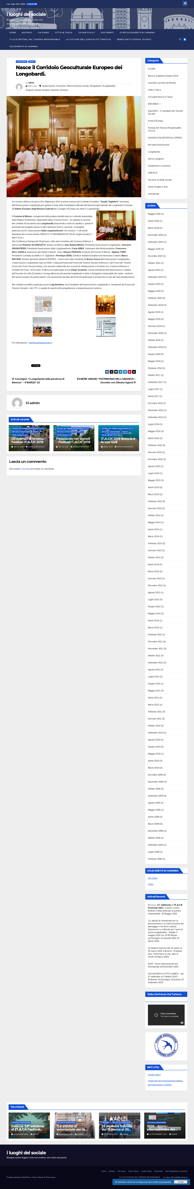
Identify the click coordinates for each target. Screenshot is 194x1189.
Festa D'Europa (155, 121)
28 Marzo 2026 (111, 1134)
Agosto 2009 (154, 803)
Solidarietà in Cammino (24, 46)
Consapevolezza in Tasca (160, 97)
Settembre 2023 (155, 277)
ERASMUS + (154, 104)
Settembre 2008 (155, 845)
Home (13, 32)
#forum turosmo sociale (78, 86)
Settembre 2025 (155, 242)
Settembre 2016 (155, 417)
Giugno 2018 (154, 354)
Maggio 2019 (154, 319)
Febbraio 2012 (155, 634)
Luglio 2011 (153, 677)
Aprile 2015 (153, 487)
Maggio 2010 (154, 754)
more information (165, 1182)
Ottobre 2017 (154, 375)
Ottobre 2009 (154, 789)
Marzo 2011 (153, 705)
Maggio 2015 (154, 480)
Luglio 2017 (153, 389)
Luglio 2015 (153, 473)
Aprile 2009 (153, 817)
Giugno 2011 (154, 684)
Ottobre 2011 (154, 655)
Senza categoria (156, 159)
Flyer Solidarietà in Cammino (137, 32)
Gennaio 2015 (155, 508)
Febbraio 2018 (155, 368)
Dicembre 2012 (155, 585)
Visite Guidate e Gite (20, 435)
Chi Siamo (43, 32)
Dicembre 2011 (155, 641)
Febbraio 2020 (155, 298)
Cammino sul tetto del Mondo (162, 83)
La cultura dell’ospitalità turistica (88, 39)
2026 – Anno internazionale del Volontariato (161, 1129)
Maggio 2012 (154, 613)
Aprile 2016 (153, 438)
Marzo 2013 (153, 571)
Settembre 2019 (155, 305)
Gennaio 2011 (154, 719)
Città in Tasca (63, 32)
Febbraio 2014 (155, 543)
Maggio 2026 (154, 214)
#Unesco (64, 90)
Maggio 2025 (154, 249)
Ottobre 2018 (154, 340)
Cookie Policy (86, 32)
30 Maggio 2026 (21, 1134)
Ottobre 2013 (154, 557)
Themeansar (50, 1177)
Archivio (27, 32)
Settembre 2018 (155, 347)
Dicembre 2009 (155, 775)
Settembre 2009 (155, 796)
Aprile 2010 (153, 761)
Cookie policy (154, 1075)
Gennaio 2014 (155, 550)
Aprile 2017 (153, 396)
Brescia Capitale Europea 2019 (163, 76)
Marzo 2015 (153, 494)
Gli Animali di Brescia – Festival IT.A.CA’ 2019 (28, 440)
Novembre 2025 (155, 235)
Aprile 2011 (153, 698)
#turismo (55, 90)
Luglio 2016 (153, 424)
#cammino (61, 86)
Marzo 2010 (153, 768)
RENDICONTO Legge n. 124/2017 (134, 39)
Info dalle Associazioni (21, 432)
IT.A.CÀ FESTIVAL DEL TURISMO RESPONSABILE (35, 39)
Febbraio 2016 (155, 445)
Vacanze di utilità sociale (160, 180)
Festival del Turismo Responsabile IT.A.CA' (28, 428)
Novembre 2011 (155, 648)
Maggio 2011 (154, 691)
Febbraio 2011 (155, 712)
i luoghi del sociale (26, 14)
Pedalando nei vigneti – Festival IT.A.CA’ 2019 (73, 440)
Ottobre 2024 (154, 263)
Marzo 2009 (153, 824)
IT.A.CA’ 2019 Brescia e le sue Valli (118, 440)
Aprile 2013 (153, 564)
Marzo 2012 (153, 627)
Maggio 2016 (154, 431)
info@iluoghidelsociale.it (40, 343)
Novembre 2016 (155, 410)
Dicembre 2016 (155, 403)
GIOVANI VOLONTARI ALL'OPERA (165, 138)
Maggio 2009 (154, 810)
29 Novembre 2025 (158, 1134)
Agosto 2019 (154, 312)
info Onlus (152, 878)
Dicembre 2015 (155, 459)
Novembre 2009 (155, 782)
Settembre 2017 (155, 382)
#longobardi (95, 86)
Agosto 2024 (154, 270)
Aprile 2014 (153, 529)
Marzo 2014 (153, 536)
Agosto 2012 (154, 592)
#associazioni (48, 86)
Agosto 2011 (154, 670)
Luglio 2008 (153, 852)
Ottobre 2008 (154, 838)
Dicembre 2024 (155, 256)
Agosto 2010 (154, 740)
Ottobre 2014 (154, 515)
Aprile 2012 (153, 620)
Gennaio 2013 (155, 578)
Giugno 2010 (154, 747)
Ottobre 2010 (154, 726)
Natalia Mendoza (36, 447)
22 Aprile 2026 (66, 1134)
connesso (25, 469)
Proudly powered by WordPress (19, 1177)
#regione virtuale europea (38, 90)
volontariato (153, 194)
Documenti (107, 32)
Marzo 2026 (153, 228)
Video (150, 884)
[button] (180, 39)
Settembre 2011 (155, 662)
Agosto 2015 (154, 466)
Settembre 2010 (155, 733)
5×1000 (151, 69)
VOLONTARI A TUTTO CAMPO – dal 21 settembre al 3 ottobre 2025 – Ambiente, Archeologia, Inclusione (166, 977)
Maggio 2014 (154, 522)
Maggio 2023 (154, 291)
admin (31, 82)
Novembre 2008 (155, 831)
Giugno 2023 (154, 284)
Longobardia (22, 61)
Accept (180, 1182)
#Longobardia (108, 86)
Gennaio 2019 (155, 326)
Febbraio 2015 (155, 501)
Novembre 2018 (155, 333)
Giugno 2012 (154, 606)
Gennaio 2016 (155, 452)
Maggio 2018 (154, 361)
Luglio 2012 (153, 599)
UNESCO (32, 61)
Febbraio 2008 (155, 859)
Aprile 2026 (153, 221)
